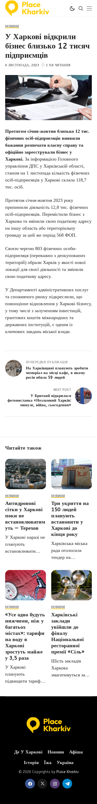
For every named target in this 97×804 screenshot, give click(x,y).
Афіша (76, 752)
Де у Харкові (28, 752)
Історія (31, 762)
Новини (56, 752)
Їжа (47, 762)
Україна (65, 762)
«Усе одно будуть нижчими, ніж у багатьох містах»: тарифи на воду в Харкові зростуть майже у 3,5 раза (25, 636)
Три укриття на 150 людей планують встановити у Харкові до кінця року (70, 518)
